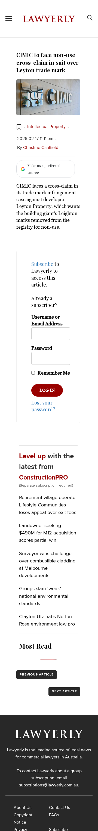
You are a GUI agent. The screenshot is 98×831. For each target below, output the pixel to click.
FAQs (54, 815)
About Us (22, 807)
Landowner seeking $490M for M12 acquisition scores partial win (47, 533)
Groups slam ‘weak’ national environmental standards (43, 596)
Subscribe (42, 264)
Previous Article (37, 674)
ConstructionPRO (43, 478)
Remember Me (53, 373)
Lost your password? (43, 406)
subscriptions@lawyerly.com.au (48, 785)
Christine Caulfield (40, 147)
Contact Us (59, 807)
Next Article (64, 691)
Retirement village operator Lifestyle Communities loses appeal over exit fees (48, 505)
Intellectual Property (46, 127)
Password (41, 348)
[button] (19, 127)
